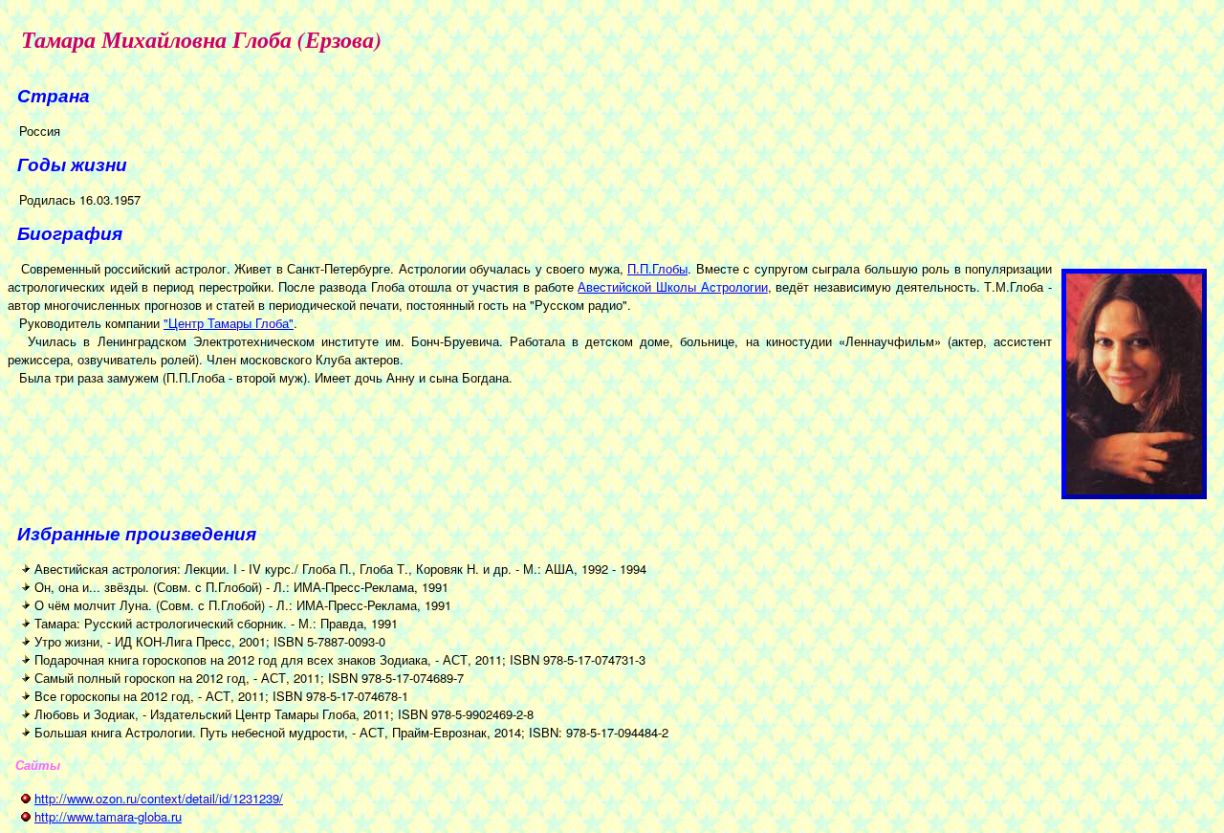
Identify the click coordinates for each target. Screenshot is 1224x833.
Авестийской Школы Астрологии (672, 286)
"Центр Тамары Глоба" (229, 323)
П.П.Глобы (657, 268)
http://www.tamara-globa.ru (108, 816)
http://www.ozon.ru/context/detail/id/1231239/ (158, 798)
